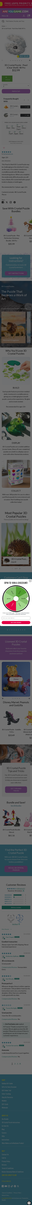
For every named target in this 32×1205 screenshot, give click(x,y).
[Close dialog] (30, 581)
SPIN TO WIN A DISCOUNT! (16, 622)
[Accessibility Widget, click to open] (29, 1203)
